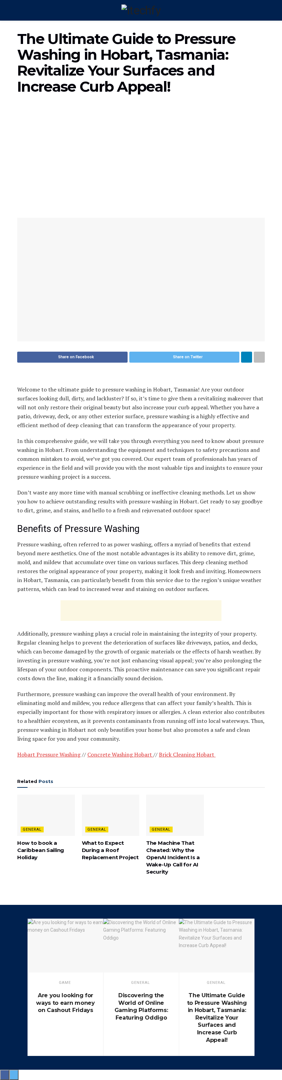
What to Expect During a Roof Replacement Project (110, 850)
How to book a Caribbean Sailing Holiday (40, 850)
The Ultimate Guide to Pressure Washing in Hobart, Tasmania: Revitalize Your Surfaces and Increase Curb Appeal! (217, 1017)
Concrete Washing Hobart (120, 754)
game (65, 982)
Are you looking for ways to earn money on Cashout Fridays (65, 1002)
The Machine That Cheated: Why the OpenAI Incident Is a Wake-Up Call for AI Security (173, 857)
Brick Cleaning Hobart (187, 754)
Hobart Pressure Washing (48, 754)
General (32, 829)
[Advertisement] (141, 159)
